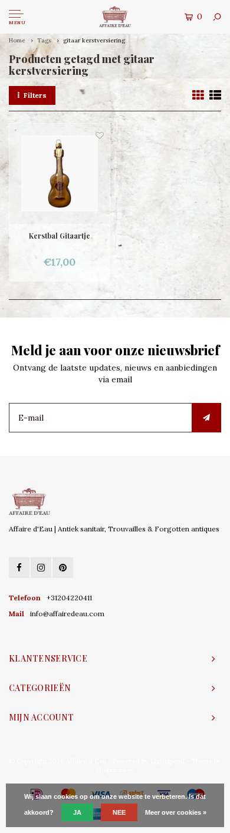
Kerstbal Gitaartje (59, 235)
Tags (44, 40)
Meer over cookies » (175, 812)
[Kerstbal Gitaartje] (59, 174)
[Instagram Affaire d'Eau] (41, 567)
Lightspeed (167, 761)
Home (17, 40)
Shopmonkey (115, 770)
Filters (35, 95)
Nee (119, 812)
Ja (77, 812)
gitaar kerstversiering (94, 40)
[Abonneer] (206, 417)
